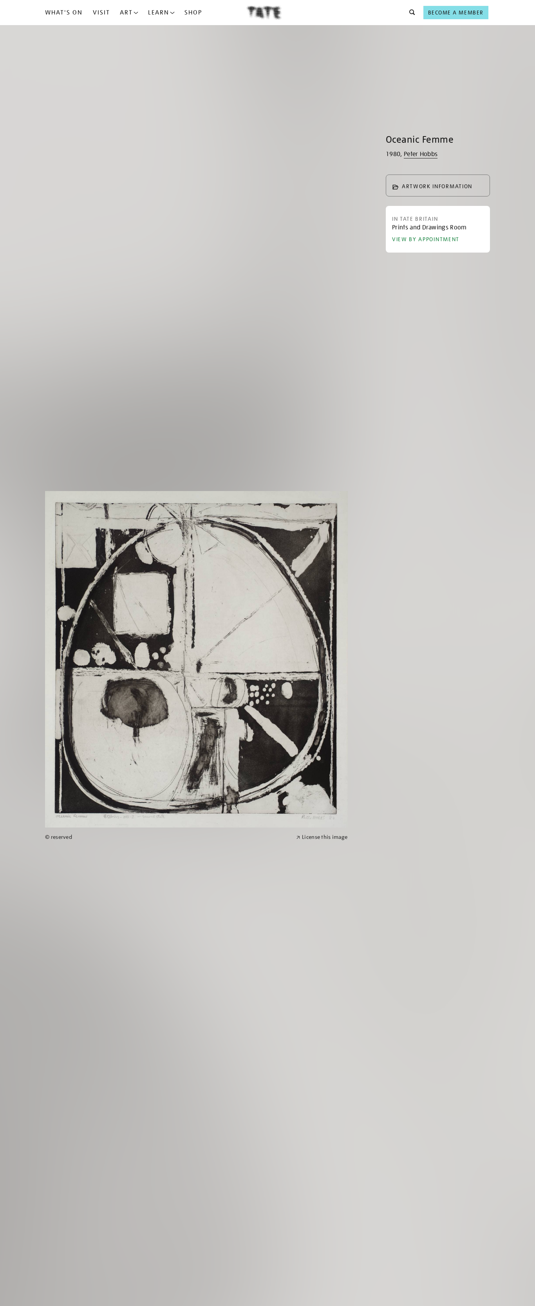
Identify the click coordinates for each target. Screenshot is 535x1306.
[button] (409, 12)
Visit (101, 12)
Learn (158, 12)
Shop (193, 12)
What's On (64, 12)
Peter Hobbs (421, 154)
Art (126, 12)
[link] (167, 837)
